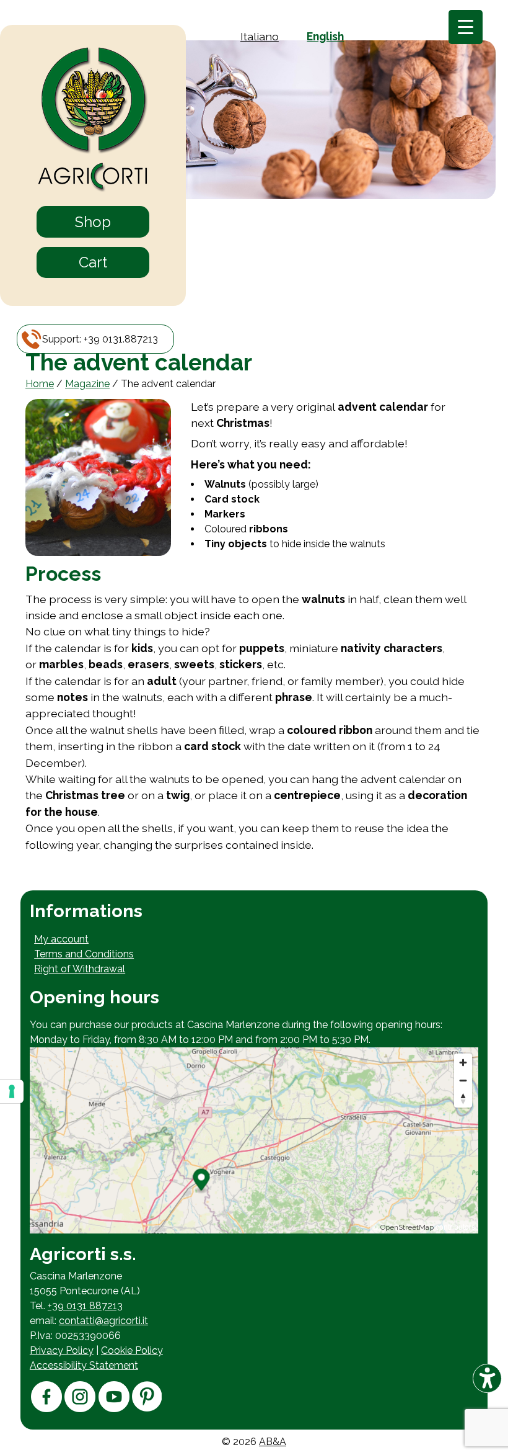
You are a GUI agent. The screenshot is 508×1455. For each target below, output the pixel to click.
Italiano (259, 36)
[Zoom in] (463, 1063)
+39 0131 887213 (85, 1306)
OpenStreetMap (407, 1227)
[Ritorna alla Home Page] (93, 120)
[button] (100, 339)
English (325, 36)
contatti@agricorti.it (103, 1321)
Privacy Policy (62, 1350)
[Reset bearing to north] (463, 1099)
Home (39, 384)
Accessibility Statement (84, 1365)
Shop (93, 222)
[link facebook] (46, 1409)
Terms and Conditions (84, 954)
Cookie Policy (132, 1350)
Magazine (87, 384)
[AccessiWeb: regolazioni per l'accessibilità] (487, 1378)
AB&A (272, 1442)
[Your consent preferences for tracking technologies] (12, 1091)
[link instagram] (79, 1409)
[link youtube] (114, 1409)
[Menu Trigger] (466, 27)
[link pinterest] (147, 1408)
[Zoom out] (463, 1081)
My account (61, 939)
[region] (254, 1140)
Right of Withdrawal (79, 969)
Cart (93, 262)
